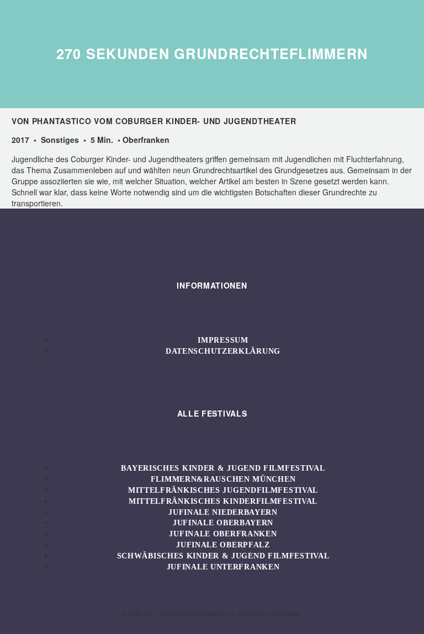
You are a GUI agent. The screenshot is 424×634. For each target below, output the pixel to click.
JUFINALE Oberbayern (223, 523)
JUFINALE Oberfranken (223, 534)
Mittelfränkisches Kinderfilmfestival (223, 501)
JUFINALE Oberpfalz (223, 545)
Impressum (223, 340)
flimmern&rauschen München (223, 479)
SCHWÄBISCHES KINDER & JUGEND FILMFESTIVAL (223, 556)
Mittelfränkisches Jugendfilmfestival (223, 490)
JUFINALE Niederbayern (223, 512)
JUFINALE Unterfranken (223, 567)
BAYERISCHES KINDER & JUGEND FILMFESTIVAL (223, 468)
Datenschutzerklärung (223, 351)
